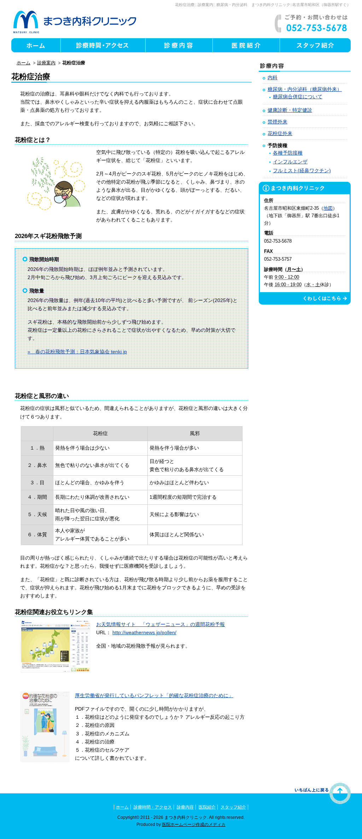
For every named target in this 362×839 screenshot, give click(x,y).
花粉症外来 (280, 133)
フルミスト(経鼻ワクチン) (302, 170)
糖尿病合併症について (297, 96)
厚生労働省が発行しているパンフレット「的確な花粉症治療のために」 (154, 695)
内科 (273, 77)
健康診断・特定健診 (290, 110)
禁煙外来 (277, 122)
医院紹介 (207, 807)
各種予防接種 (288, 153)
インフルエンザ (290, 161)
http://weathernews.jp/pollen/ (144, 632)
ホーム (23, 62)
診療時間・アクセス (153, 807)
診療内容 (185, 807)
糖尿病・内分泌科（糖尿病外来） (305, 89)
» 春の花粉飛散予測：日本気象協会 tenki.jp (77, 351)
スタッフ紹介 (233, 807)
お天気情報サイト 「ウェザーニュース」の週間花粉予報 (160, 624)
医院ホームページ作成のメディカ (194, 824)
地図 (328, 208)
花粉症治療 (184, 4)
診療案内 (205, 4)
